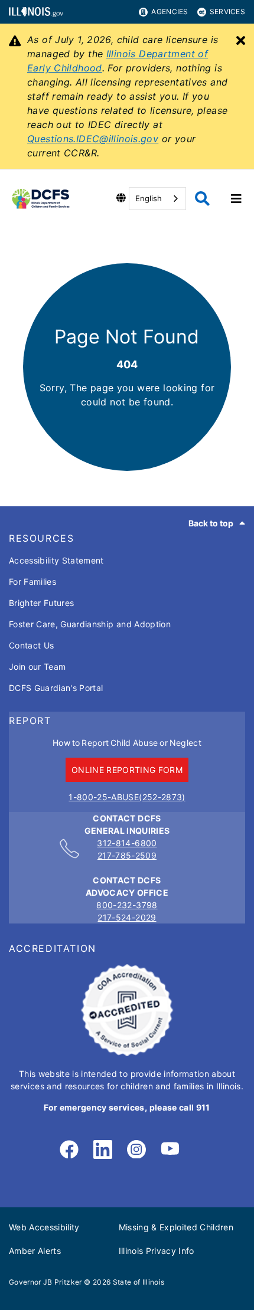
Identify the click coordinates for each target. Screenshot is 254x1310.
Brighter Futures (41, 603)
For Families (32, 582)
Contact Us (31, 645)
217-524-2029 (126, 917)
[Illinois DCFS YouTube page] (170, 1150)
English (148, 198)
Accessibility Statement (56, 560)
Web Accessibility (44, 1227)
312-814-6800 (127, 843)
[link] (69, 1150)
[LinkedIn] (102, 1150)
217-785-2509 (127, 855)
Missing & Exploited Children (176, 1227)
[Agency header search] (202, 198)
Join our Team (37, 666)
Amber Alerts (35, 1251)
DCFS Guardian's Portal (56, 688)
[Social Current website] (127, 1052)
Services (227, 11)
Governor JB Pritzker (45, 1282)
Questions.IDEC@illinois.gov (92, 139)
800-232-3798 (126, 905)
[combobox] (157, 198)
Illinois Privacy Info (156, 1251)
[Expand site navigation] (236, 198)
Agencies (169, 11)
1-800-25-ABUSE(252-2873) (127, 797)
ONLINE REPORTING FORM (127, 770)
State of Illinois (139, 1282)
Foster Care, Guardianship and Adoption (90, 624)
